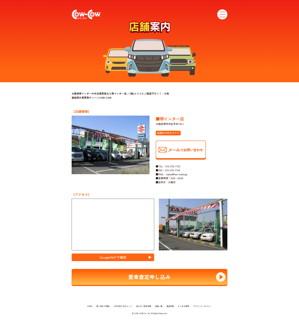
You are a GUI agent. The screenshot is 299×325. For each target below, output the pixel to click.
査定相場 (170, 306)
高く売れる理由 (102, 306)
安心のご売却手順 (143, 306)
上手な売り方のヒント (122, 306)
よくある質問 (183, 306)
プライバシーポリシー (202, 306)
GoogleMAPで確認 (113, 257)
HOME (89, 306)
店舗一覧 (158, 306)
